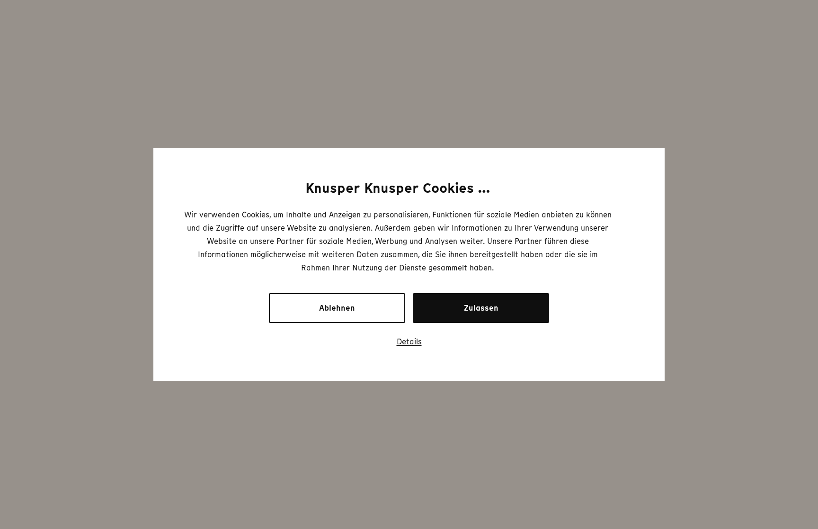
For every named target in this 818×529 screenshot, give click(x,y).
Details (409, 341)
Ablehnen (337, 308)
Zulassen (481, 308)
